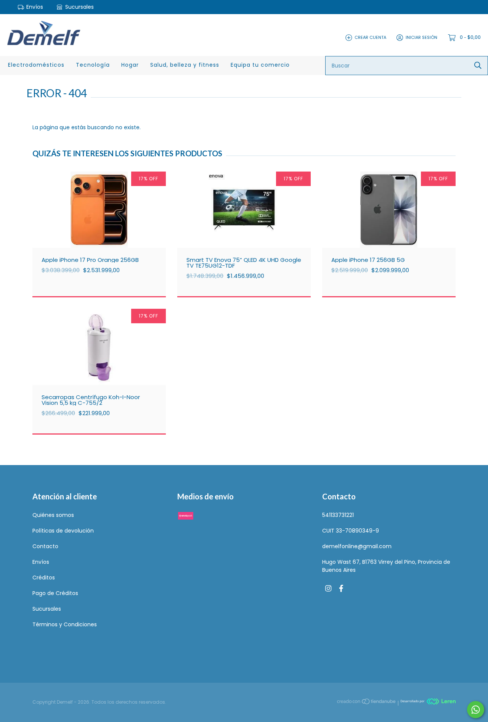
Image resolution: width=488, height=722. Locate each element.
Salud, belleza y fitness (184, 65)
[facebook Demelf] (341, 589)
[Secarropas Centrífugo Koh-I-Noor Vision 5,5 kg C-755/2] (104, 362)
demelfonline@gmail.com (357, 546)
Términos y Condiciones (64, 624)
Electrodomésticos (36, 65)
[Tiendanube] (366, 702)
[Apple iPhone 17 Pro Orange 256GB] (104, 225)
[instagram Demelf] (328, 589)
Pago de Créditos (55, 593)
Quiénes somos (53, 515)
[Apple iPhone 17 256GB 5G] (394, 225)
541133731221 (338, 515)
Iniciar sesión (421, 37)
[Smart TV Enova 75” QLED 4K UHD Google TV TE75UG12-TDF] (249, 225)
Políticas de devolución (63, 530)
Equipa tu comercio (260, 65)
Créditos (43, 577)
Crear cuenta (370, 37)
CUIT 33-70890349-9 (350, 530)
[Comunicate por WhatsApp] (475, 709)
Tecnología (93, 65)
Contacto (45, 546)
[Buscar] (478, 65)
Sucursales (79, 7)
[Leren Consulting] (428, 702)
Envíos (35, 7)
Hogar (130, 65)
